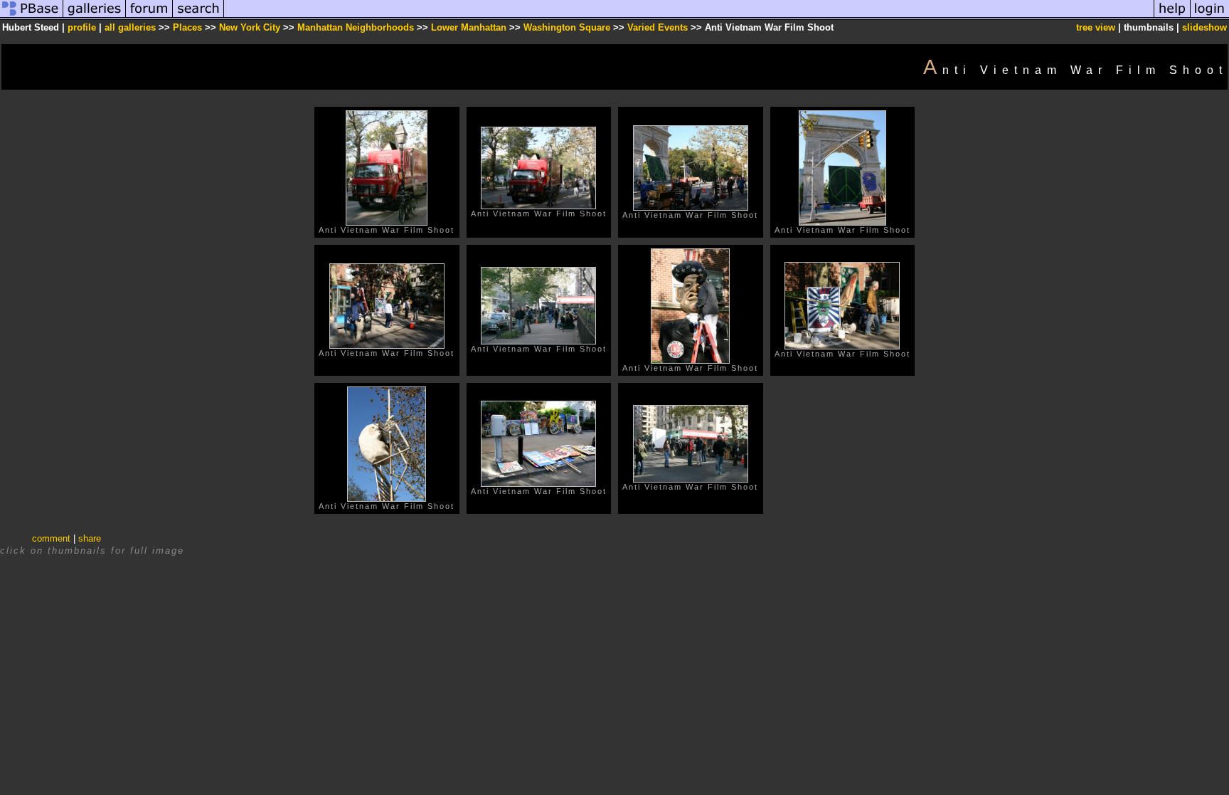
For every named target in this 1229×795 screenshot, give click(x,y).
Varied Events (657, 27)
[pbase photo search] (198, 16)
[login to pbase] (1210, 16)
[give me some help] (1172, 16)
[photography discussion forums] (149, 16)
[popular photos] (689, 16)
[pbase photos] (31, 16)
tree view (1095, 27)
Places (187, 27)
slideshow (1204, 27)
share (89, 538)
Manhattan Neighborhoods (355, 27)
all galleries (130, 27)
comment (51, 538)
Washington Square (566, 27)
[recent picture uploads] (94, 16)
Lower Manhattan (468, 27)
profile (82, 27)
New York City (249, 27)
